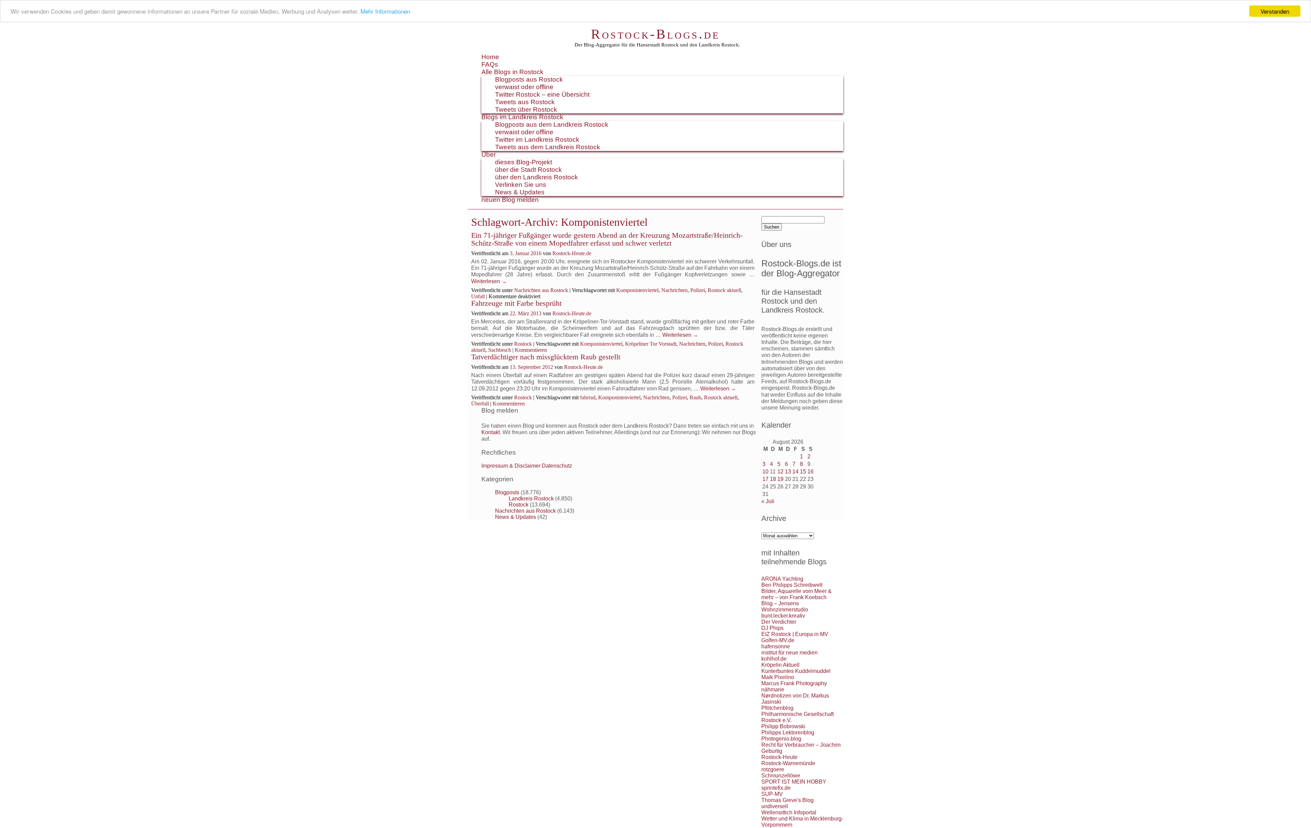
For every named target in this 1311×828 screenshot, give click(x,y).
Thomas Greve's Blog (787, 800)
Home (490, 56)
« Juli (767, 501)
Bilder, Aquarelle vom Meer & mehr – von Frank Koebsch (796, 594)
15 (803, 471)
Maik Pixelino (777, 677)
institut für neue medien (789, 653)
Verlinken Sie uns (520, 184)
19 (780, 479)
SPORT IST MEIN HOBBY (793, 782)
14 (795, 471)
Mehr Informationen (385, 11)
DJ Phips (772, 628)
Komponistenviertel (637, 290)
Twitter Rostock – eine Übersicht (542, 94)
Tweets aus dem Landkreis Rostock (547, 147)
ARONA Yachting (782, 579)
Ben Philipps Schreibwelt (791, 585)
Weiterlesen (489, 281)
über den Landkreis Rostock (536, 177)
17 (765, 479)
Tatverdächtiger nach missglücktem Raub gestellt (545, 357)
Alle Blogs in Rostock (512, 71)
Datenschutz (557, 466)
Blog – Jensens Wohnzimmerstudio (784, 606)
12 (780, 471)
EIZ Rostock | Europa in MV (794, 634)
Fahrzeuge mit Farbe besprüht (516, 303)
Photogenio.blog (781, 739)
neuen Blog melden (510, 199)
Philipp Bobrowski (783, 726)
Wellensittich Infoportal (788, 812)
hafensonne (775, 646)
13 (788, 471)
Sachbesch (499, 350)
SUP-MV (772, 794)
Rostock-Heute (779, 757)
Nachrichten (674, 290)
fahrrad (587, 397)
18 (773, 479)
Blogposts (507, 492)
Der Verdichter (778, 622)
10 (765, 471)
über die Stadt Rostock (528, 169)
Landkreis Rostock (531, 498)
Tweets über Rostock (526, 109)
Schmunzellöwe (780, 775)
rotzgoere (772, 769)
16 (810, 471)
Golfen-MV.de (777, 640)
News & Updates (520, 192)
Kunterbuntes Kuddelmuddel (796, 671)
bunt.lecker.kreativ (783, 616)
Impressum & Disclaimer (510, 466)
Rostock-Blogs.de (655, 34)
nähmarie (772, 689)
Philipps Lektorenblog (787, 732)
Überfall (480, 403)
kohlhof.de (774, 659)
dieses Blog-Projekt (523, 162)
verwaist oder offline (524, 87)
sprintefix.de (776, 788)
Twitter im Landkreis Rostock (537, 139)
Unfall (478, 296)
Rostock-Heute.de (571, 253)
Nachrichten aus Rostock (541, 290)
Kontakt (490, 432)
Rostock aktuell (724, 290)
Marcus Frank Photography (794, 683)
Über (488, 154)
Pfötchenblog (777, 708)
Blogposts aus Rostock (529, 79)
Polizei (697, 290)
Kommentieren (531, 350)
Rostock (523, 344)
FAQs (489, 64)
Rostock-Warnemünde (788, 763)
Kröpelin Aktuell (780, 665)
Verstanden (1274, 11)
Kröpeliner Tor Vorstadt (650, 344)
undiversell (774, 806)
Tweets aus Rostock (525, 102)
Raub (695, 397)
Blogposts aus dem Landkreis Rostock (551, 124)
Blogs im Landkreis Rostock (522, 117)
